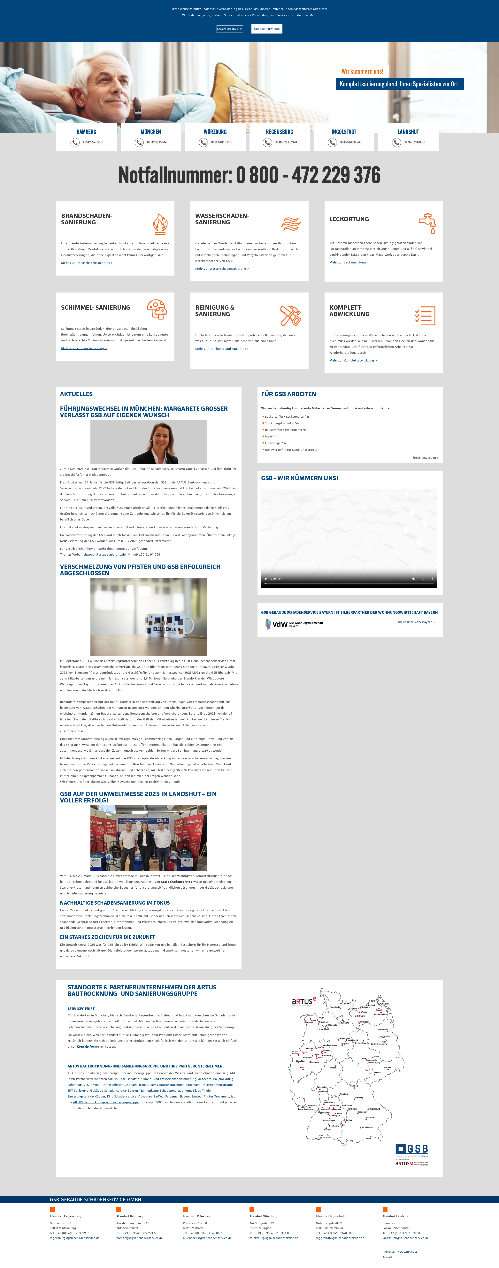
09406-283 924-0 (286, 142)
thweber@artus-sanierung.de (104, 554)
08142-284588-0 (157, 142)
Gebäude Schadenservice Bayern (114, 1091)
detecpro (204, 1079)
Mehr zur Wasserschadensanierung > (222, 269)
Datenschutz (408, 1251)
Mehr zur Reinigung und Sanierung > (222, 349)
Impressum (390, 1251)
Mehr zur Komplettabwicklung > (353, 360)
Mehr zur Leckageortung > (349, 262)
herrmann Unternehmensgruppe (210, 1085)
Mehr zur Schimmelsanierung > (84, 348)
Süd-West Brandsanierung (105, 1085)
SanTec (158, 1096)
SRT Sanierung (78, 1091)
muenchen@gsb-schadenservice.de (207, 1238)
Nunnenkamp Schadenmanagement (165, 1091)
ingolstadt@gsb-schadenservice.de (340, 1238)
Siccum (185, 1096)
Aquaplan (145, 1096)
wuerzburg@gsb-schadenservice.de (274, 1238)
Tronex (143, 1085)
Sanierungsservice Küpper (86, 1096)
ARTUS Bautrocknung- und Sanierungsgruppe (106, 1102)
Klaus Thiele (202, 1091)
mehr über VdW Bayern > (416, 622)
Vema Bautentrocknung (167, 1085)
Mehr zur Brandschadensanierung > (87, 263)
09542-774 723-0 (93, 142)
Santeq (197, 1096)
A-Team (131, 1085)
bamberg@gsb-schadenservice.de (139, 1238)
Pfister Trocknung (216, 1096)
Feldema (171, 1096)
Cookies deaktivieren (229, 29)
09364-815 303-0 (221, 142)
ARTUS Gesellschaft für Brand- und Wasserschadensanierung (152, 1079)
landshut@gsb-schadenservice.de (406, 1238)
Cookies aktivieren (267, 29)
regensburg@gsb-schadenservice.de (75, 1238)
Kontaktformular (90, 1046)
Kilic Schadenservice (122, 1096)
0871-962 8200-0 (414, 142)
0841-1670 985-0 (350, 142)
